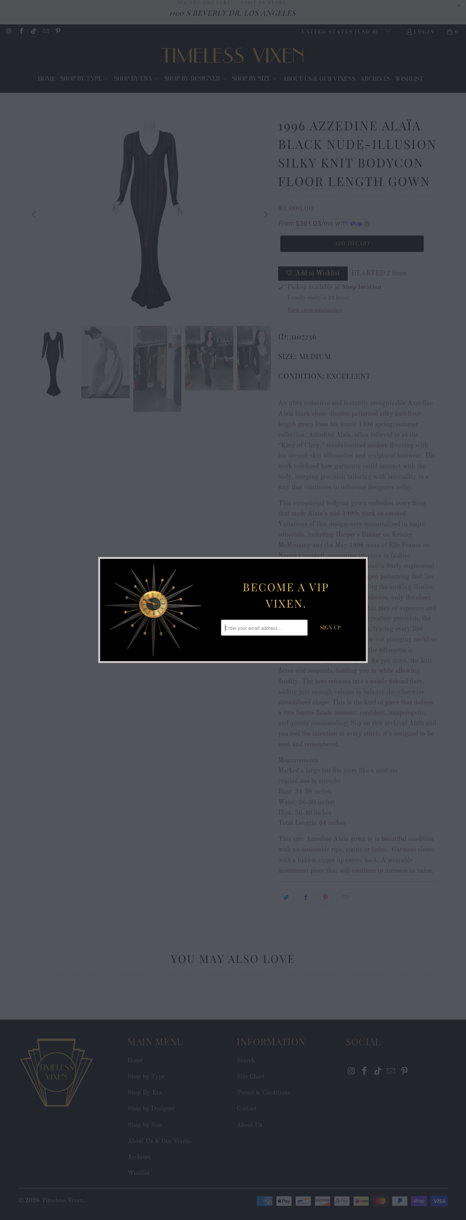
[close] (359, 565)
